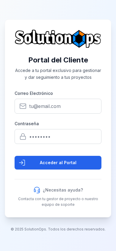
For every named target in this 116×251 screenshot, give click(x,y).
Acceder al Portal (58, 162)
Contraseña (27, 123)
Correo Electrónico (34, 93)
